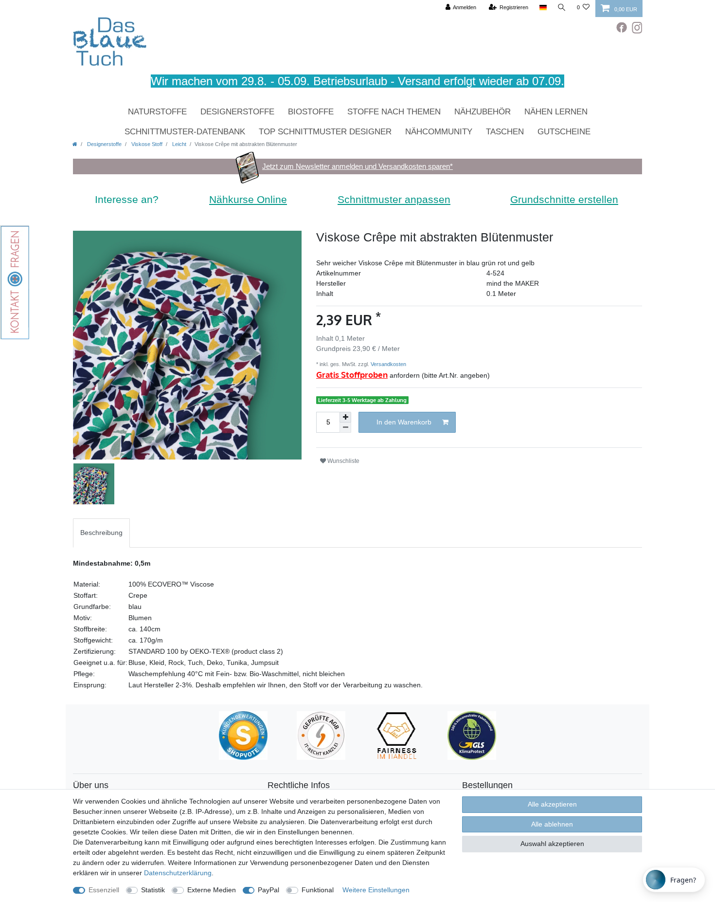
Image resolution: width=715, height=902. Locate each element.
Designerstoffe (237, 111)
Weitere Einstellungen (376, 890)
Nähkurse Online (248, 199)
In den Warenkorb (403, 422)
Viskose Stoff (146, 144)
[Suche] (562, 7)
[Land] (543, 7)
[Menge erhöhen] (345, 417)
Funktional (318, 890)
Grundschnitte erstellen (564, 199)
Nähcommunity (438, 131)
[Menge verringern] (345, 428)
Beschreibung (101, 532)
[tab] (101, 532)
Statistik (153, 890)
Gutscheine (563, 131)
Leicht (178, 144)
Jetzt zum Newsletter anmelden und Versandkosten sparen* (357, 166)
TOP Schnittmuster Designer (325, 131)
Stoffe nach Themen (394, 111)
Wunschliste (342, 461)
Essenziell (104, 890)
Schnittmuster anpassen (394, 199)
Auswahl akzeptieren (552, 843)
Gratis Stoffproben (352, 374)
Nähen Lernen (556, 111)
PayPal (268, 890)
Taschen (505, 131)
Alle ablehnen (552, 824)
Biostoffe (311, 111)
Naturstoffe (157, 111)
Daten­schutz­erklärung (178, 873)
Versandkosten (387, 364)
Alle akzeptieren (552, 804)
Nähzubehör (482, 111)
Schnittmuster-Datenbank (185, 131)
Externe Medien (211, 890)
